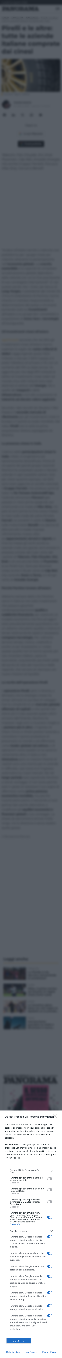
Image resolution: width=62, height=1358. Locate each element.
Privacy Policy (49, 1352)
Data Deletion (13, 1352)
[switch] (49, 1178)
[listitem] (31, 1171)
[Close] (56, 1117)
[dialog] (31, 1234)
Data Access (31, 1352)
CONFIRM (19, 1341)
